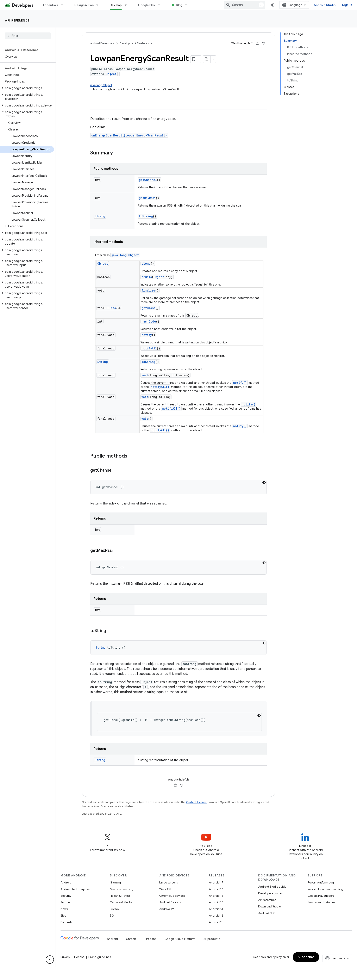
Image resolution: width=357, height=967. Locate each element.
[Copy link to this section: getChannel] (116, 470)
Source (65, 902)
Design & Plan (84, 5)
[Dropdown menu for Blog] (188, 5)
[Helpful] (257, 43)
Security (66, 896)
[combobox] (244, 5)
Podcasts (66, 922)
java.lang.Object (101, 85)
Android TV (166, 909)
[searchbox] (28, 35)
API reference (17, 20)
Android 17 (216, 882)
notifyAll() (160, 387)
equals (147, 277)
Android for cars (170, 902)
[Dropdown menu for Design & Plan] (99, 5)
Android (66, 882)
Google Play (146, 5)
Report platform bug (321, 882)
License (79, 957)
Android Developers (102, 43)
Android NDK (266, 913)
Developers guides (270, 893)
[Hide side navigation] (50, 959)
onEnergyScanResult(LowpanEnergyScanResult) (129, 135)
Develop (116, 5)
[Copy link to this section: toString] (110, 631)
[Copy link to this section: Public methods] (131, 456)
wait (145, 375)
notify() (240, 383)
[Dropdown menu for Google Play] (160, 5)
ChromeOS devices (172, 896)
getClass (148, 308)
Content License (196, 802)
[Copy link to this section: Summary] (117, 153)
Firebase (150, 939)
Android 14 (216, 902)
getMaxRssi (147, 198)
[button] (27, 88)
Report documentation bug (325, 889)
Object (111, 74)
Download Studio (269, 906)
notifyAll (149, 348)
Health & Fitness (120, 896)
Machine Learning (121, 889)
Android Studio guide (272, 886)
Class (111, 308)
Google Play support (321, 896)
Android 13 (216, 909)
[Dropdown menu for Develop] (127, 5)
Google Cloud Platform (179, 939)
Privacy (114, 909)
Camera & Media (121, 902)
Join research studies (321, 902)
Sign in (347, 5)
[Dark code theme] (264, 482)
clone (146, 263)
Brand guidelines (99, 957)
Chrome (131, 939)
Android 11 (216, 922)
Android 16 (216, 889)
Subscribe (306, 957)
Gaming (115, 882)
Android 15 (216, 896)
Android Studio (325, 5)
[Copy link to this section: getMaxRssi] (117, 550)
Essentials (50, 5)
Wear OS (165, 889)
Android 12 (216, 915)
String (100, 216)
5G (112, 915)
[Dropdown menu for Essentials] (63, 5)
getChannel (148, 180)
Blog (179, 5)
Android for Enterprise (75, 889)
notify (147, 335)
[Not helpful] (264, 43)
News (64, 909)
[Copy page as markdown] (207, 59)
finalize (148, 290)
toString (146, 216)
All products (211, 939)
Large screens (168, 882)
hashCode (149, 321)
